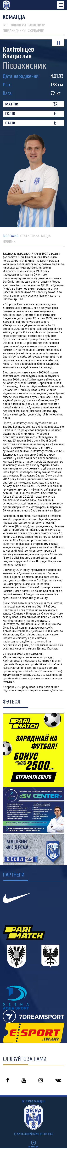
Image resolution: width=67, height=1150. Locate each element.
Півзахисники (14, 31)
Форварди (35, 31)
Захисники (36, 25)
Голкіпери (17, 25)
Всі (5, 25)
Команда (14, 17)
